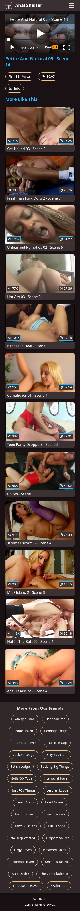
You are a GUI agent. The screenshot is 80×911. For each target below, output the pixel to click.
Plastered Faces (54, 850)
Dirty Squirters (56, 754)
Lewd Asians (54, 802)
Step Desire (20, 874)
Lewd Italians (25, 814)
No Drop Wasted (23, 838)
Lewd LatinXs (55, 814)
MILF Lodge (56, 826)
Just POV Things (24, 790)
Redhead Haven (22, 862)
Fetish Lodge (20, 766)
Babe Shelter (55, 719)
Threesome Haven (26, 885)
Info (16, 88)
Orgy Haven (23, 850)
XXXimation (59, 885)
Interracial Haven (56, 778)
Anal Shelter (28, 5)
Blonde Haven (22, 731)
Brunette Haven (25, 743)
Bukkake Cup (57, 743)
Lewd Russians (26, 826)
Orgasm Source (57, 838)
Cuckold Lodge (23, 754)
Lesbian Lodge (57, 790)
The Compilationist (54, 874)
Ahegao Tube (25, 719)
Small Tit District (57, 862)
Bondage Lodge (56, 731)
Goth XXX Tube (21, 778)
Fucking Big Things (55, 766)
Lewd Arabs (25, 802)
